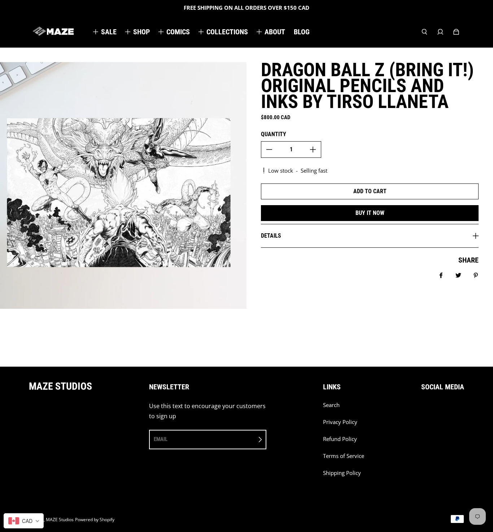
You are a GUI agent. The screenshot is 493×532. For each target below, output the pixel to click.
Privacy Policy (340, 422)
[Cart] (456, 32)
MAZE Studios (60, 519)
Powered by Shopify (94, 519)
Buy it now (369, 212)
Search (331, 405)
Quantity (273, 134)
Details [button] (271, 235)
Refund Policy (340, 439)
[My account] (440, 32)
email (160, 439)
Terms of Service (343, 456)
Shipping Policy (342, 473)
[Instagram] (439, 409)
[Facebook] (423, 409)
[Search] (424, 32)
